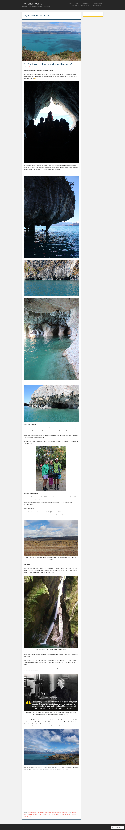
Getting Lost (47, 814)
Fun (44, 814)
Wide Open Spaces (63, 812)
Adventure (30, 812)
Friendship (40, 814)
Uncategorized (55, 812)
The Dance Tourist (32, 3)
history (52, 814)
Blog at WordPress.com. (27, 827)
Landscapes (46, 812)
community (30, 814)
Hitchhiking (40, 812)
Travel (50, 812)
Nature (66, 814)
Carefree (26, 814)
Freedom (35, 812)
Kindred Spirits (57, 814)
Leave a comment (28, 816)
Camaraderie (74, 812)
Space (74, 814)
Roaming (71, 814)
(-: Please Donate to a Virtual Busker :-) (79, 5)
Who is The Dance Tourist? (82, 3)
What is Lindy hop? (97, 5)
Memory (63, 814)
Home (70, 3)
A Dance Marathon (97, 3)
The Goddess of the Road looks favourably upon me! (48, 64)
